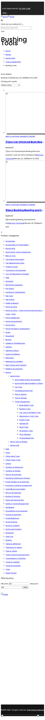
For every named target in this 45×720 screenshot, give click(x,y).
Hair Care (9, 296)
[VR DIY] (4, 17)
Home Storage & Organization (18, 329)
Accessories (10, 241)
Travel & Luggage (13, 562)
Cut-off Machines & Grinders (17, 274)
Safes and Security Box (15, 500)
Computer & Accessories (16, 270)
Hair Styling (10, 299)
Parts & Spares (20, 394)
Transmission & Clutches (16, 558)
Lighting (9, 347)
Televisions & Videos (14, 547)
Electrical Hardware (13, 643)
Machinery (10, 358)
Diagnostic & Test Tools (28, 416)
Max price (34, 584)
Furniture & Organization (15, 292)
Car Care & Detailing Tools (30, 412)
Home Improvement (14, 321)
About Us (9, 621)
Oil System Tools (26, 431)
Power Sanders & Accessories (17, 482)
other (8, 453)
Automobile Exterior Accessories (27, 380)
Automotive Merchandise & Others (29, 383)
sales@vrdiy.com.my (9, 703)
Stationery (10, 533)
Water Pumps (11, 573)
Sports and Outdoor (13, 529)
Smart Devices (11, 522)
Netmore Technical (16, 223)
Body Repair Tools (26, 405)
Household (10, 336)
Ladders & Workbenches (15, 343)
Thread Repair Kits (26, 438)
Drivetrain (9, 281)
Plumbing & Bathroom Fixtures (18, 478)
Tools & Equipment (13, 62)
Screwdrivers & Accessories (16, 511)
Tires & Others (11, 551)
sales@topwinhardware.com (31, 703)
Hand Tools (23, 427)
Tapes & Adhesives (13, 544)
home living (10, 325)
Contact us (10, 627)
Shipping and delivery (14, 656)
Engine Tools (24, 420)
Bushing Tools (24, 409)
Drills (7, 278)
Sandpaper (10, 507)
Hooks (8, 332)
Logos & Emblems (13, 354)
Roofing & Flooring (13, 496)
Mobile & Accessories (14, 369)
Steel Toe (9, 536)
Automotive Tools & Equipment (18, 252)
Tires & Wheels (21, 398)
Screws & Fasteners (13, 515)
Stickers (9, 540)
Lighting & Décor (12, 350)
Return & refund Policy (15, 665)
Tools (8, 637)
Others (8, 463)
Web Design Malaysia (35, 710)
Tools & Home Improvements (17, 555)
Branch (8, 624)
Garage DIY (23, 423)
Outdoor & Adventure (14, 467)
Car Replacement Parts (15, 263)
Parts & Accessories (13, 474)
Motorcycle (14, 445)
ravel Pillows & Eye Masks (15, 489)
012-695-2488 (24, 9)
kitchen (9, 340)
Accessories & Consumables (17, 245)
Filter (25, 587)
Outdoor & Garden (13, 471)
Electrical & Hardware (14, 285)
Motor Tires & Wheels (18, 442)
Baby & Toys (10, 256)
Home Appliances (13, 318)
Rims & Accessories (13, 493)
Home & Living (11, 307)
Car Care (18, 387)
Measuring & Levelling (14, 361)
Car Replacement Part (24, 391)
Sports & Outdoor (13, 525)
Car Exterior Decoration (15, 259)
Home (8, 51)
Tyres (8, 569)
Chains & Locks (12, 267)
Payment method (13, 659)
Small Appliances (12, 518)
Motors (8, 54)
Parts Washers (25, 434)
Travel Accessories (13, 566)
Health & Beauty (12, 303)
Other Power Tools (13, 460)
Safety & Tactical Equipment (17, 504)
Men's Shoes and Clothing (16, 365)
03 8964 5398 (6, 699)
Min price (4, 584)
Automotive (10, 58)
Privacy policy (11, 662)
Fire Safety (10, 288)
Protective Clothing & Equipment (19, 485)
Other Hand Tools (13, 456)
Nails (7, 449)
